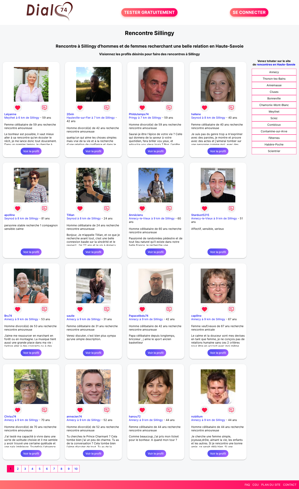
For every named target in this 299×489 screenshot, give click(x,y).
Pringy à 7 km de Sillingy (145, 117)
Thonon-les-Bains (274, 78)
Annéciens (136, 215)
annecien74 (74, 416)
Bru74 (8, 315)
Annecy (274, 72)
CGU (255, 484)
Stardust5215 (200, 215)
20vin (70, 114)
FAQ (247, 484)
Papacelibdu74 (138, 315)
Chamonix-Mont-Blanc (274, 105)
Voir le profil (31, 151)
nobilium (197, 416)
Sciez (274, 118)
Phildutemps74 (139, 114)
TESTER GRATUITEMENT (149, 12)
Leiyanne (10, 114)
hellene (196, 114)
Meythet (274, 111)
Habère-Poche (274, 144)
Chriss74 (10, 416)
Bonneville (274, 98)
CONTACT (289, 484)
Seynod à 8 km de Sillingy (208, 117)
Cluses (274, 92)
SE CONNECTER (249, 12)
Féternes (274, 138)
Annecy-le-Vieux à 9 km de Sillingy (152, 218)
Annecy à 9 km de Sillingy (21, 319)
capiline (196, 315)
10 (76, 468)
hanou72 (135, 416)
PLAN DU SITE (270, 484)
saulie (70, 315)
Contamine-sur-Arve (274, 131)
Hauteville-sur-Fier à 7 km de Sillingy (91, 117)
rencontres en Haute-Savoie (276, 64)
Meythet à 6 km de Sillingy (21, 117)
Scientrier (274, 151)
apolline (9, 215)
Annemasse (274, 85)
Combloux (274, 124)
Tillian (70, 215)
